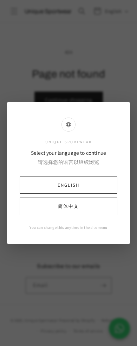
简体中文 (68, 206)
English (68, 185)
